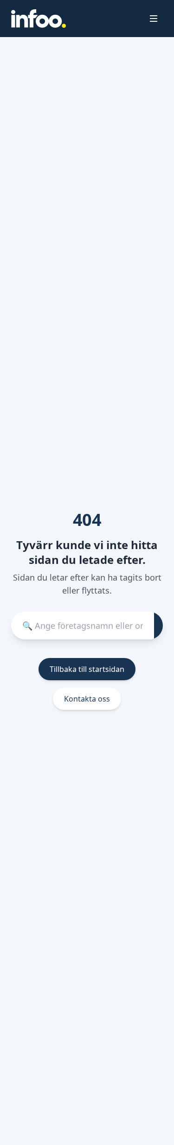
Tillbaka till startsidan (87, 669)
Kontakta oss (87, 699)
